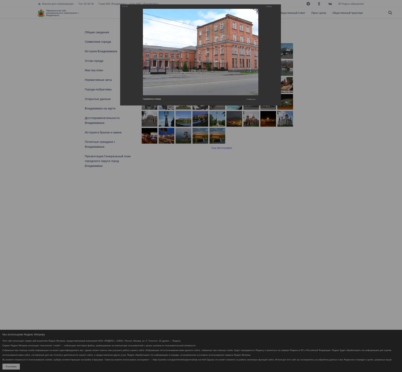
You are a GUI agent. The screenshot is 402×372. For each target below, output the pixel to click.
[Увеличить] (275, 6)
